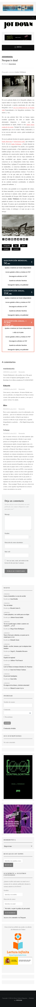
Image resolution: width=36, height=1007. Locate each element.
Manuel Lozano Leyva (17, 688)
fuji (16, 245)
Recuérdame (9, 717)
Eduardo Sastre (14, 640)
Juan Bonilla (14, 599)
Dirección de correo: (10, 899)
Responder (22, 372)
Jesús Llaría (12, 64)
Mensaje (7, 514)
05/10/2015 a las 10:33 (10, 433)
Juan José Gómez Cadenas (18, 670)
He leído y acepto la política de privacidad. (17, 908)
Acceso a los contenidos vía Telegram (15, 917)
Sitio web (7, 552)
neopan (6, 249)
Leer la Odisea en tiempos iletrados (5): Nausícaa (18, 667)
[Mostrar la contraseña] (29, 713)
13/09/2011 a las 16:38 (10, 389)
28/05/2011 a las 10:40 (10, 372)
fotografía (7, 245)
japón (23, 245)
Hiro (5, 405)
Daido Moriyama (7, 141)
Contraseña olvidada (10, 728)
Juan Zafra (13, 679)
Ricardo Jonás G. (15, 608)
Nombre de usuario (9, 702)
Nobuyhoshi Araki (19, 141)
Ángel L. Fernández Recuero (18, 651)
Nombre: (6, 890)
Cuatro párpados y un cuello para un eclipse (16, 614)
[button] (18, 47)
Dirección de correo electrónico (14, 542)
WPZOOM (19, 1000)
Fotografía (7, 56)
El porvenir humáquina (10, 676)
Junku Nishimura (16, 144)
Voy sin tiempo (8, 605)
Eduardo (6, 385)
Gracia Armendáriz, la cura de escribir (15, 596)
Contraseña (7, 709)
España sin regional (9, 657)
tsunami (16, 249)
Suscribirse (32, 260)
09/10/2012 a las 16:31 (10, 409)
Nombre (7, 533)
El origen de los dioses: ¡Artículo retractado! (16, 685)
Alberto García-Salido (16, 617)
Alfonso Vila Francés (16, 660)
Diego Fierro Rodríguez (17, 629)
